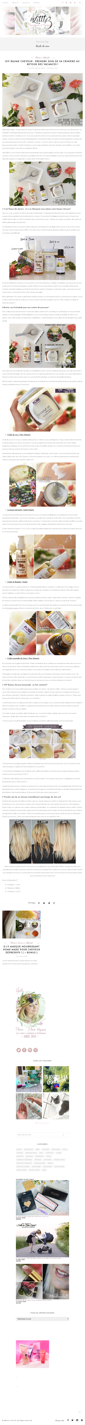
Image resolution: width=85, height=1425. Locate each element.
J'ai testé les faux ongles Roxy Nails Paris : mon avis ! (32, 1216)
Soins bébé (36, 1166)
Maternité (40, 1156)
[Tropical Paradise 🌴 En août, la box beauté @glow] (29, 1079)
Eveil (65, 1149)
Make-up (20, 1156)
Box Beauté (28, 1149)
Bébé (37, 1149)
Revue (50, 1163)
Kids (41, 1152)
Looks (58, 1152)
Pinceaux (47, 1159)
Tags (44, 1170)
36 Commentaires (52, 68)
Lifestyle (46, 57)
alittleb (43, 68)
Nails (49, 1156)
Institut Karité (25, 528)
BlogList (26, 2)
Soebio (23, 605)
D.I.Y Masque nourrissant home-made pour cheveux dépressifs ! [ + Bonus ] (21, 950)
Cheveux (38, 57)
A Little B (18, 891)
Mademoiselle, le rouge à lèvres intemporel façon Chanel (33, 1300)
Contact (36, 2)
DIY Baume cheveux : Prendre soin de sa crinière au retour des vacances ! (42, 63)
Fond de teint (31, 1152)
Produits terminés (24, 1163)
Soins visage (34, 1170)
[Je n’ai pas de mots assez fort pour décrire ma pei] (56, 1106)
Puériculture (40, 1163)
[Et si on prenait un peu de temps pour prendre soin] (29, 1106)
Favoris (20, 1152)
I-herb (52, 456)
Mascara (29, 1156)
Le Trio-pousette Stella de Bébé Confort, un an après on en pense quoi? (38, 1258)
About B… (15, 2)
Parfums (38, 1159)
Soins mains (21, 1170)
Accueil (5, 2)
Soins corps (59, 1166)
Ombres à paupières (24, 1159)
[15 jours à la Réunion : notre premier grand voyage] (56, 1079)
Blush (19, 1149)
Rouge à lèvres (23, 1166)
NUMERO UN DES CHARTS (25, 1179)
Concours (21, 943)
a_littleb (17, 884)
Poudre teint (59, 1159)
